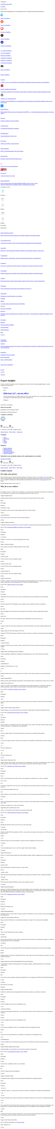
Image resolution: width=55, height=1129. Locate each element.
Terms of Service (4, 432)
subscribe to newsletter (6, 458)
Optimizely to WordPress (6, 60)
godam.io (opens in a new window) (15, 584)
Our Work (3, 6)
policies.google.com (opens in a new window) (17, 712)
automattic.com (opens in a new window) (16, 766)
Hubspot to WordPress (6, 55)
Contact (5, 442)
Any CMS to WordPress (6, 50)
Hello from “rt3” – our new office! (16, 393)
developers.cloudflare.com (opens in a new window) (19, 527)
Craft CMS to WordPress (6, 62)
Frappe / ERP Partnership (6, 359)
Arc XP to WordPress (5, 53)
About (4, 437)
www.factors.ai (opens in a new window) (16, 689)
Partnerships (3, 352)
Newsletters (3, 320)
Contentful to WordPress (6, 58)
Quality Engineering (8, 453)
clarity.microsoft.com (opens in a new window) (17, 812)
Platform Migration (7, 448)
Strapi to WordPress (5, 74)
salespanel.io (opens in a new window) (16, 894)
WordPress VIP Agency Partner (8, 354)
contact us (3, 374)
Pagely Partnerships (5, 357)
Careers (2, 369)
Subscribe (3, 322)
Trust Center (19, 432)
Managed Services (7, 449)
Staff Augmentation (7, 450)
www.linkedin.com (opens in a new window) (17, 1051)
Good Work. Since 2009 (6, 4)
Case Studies (6, 438)
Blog (4, 440)
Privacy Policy (12, 432)
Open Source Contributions (7, 364)
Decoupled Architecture (8, 452)
